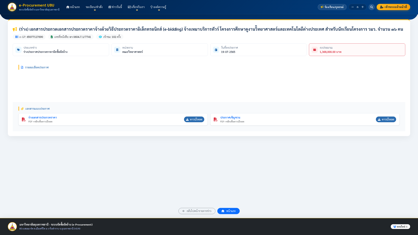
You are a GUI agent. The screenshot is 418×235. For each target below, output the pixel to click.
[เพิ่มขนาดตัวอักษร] (362, 7)
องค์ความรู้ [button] (159, 7)
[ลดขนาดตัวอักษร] (352, 7)
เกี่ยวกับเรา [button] (138, 7)
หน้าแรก (74, 7)
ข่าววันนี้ (116, 7)
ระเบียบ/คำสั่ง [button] (94, 7)
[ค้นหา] (372, 7)
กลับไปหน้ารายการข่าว (198, 211)
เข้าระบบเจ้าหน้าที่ (396, 7)
